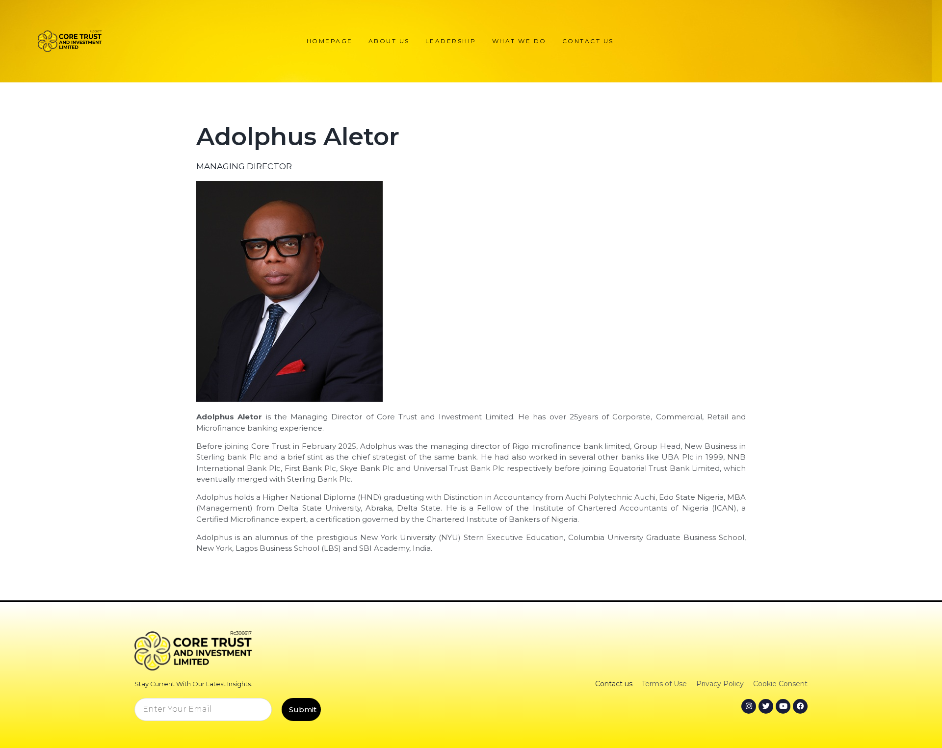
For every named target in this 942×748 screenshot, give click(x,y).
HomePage (330, 41)
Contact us (588, 41)
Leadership (450, 41)
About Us (389, 41)
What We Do (519, 41)
